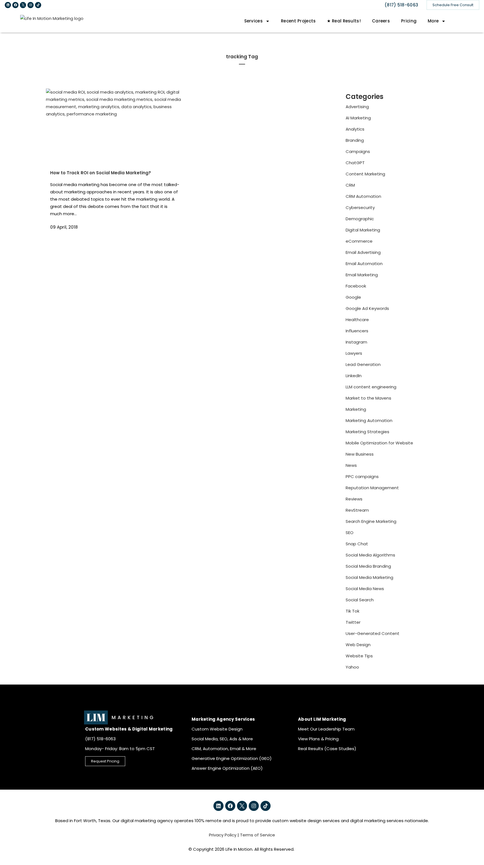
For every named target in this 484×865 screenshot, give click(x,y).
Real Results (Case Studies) (327, 749)
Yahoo (352, 667)
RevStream (357, 510)
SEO (349, 532)
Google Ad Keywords (367, 308)
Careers (381, 21)
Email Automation (364, 263)
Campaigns (358, 151)
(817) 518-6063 (401, 5)
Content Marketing (365, 174)
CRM (350, 185)
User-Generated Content (372, 633)
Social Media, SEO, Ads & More (222, 739)
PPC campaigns (362, 476)
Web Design (358, 645)
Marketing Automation (369, 420)
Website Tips (359, 656)
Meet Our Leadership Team (326, 729)
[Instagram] (30, 5)
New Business (360, 454)
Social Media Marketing (369, 577)
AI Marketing (358, 118)
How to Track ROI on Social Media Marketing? (100, 173)
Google (353, 297)
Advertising (357, 107)
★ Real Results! (344, 21)
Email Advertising (363, 252)
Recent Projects (298, 21)
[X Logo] (23, 5)
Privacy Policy (222, 835)
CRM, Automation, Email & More (224, 749)
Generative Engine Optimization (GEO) (232, 758)
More (433, 21)
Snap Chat (357, 544)
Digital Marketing (363, 230)
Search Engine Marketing (371, 521)
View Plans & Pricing (318, 739)
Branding (355, 140)
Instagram (356, 342)
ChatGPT (355, 163)
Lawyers (354, 353)
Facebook (356, 286)
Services (253, 21)
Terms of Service (257, 835)
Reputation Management (372, 488)
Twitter (353, 622)
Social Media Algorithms (370, 555)
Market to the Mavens (368, 398)
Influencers (357, 331)
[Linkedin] (8, 5)
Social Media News (365, 589)
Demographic (360, 219)
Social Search (360, 600)
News (351, 465)
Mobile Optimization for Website (379, 443)
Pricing (408, 21)
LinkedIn (354, 376)
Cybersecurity (360, 207)
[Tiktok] (38, 5)
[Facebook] (15, 5)
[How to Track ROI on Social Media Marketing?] (115, 126)
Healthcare (357, 320)
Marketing (356, 409)
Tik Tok (352, 611)
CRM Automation (363, 196)
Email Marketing (362, 275)
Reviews (354, 499)
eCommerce (359, 241)
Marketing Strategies (367, 432)
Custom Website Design (217, 729)
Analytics (355, 129)
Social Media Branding (368, 566)
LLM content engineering (371, 387)
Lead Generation (363, 364)
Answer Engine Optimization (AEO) (227, 768)
